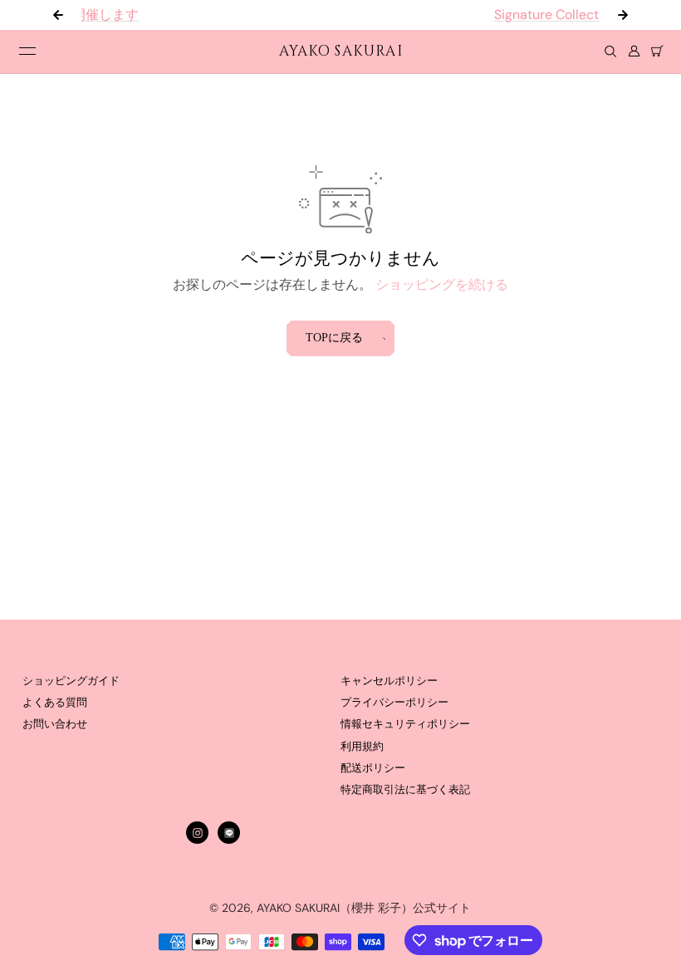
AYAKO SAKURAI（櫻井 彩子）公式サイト (364, 907)
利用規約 (362, 746)
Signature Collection (426, 14)
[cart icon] (657, 51)
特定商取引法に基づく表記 (405, 790)
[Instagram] (197, 833)
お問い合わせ (54, 724)
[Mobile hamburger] (27, 51)
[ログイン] (633, 51)
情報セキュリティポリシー (405, 724)
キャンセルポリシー (389, 681)
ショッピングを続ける (441, 284)
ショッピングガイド (71, 681)
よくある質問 (54, 702)
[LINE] (229, 833)
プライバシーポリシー (394, 702)
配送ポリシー (372, 768)
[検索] (610, 51)
